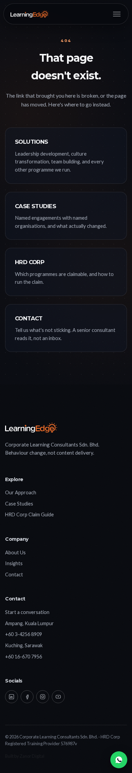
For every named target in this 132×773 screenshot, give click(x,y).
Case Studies (19, 504)
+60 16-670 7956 (23, 656)
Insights (14, 563)
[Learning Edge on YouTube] (58, 696)
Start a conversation (27, 612)
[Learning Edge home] (29, 14)
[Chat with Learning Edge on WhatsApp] (118, 759)
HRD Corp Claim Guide (29, 514)
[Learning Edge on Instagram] (42, 696)
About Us (15, 552)
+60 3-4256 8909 (23, 634)
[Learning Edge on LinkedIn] (11, 696)
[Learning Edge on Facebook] (27, 696)
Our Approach (20, 492)
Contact (14, 574)
